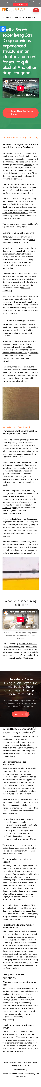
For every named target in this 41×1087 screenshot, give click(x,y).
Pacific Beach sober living (22, 204)
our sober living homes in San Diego (20, 905)
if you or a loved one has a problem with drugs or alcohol (21, 547)
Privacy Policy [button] (20, 1069)
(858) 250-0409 (20, 4)
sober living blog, (10, 508)
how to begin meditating (13, 510)
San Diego (28, 165)
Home (5, 17)
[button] (3, 29)
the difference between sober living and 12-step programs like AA (20, 652)
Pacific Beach (28, 527)
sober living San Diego (12, 530)
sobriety (13, 313)
